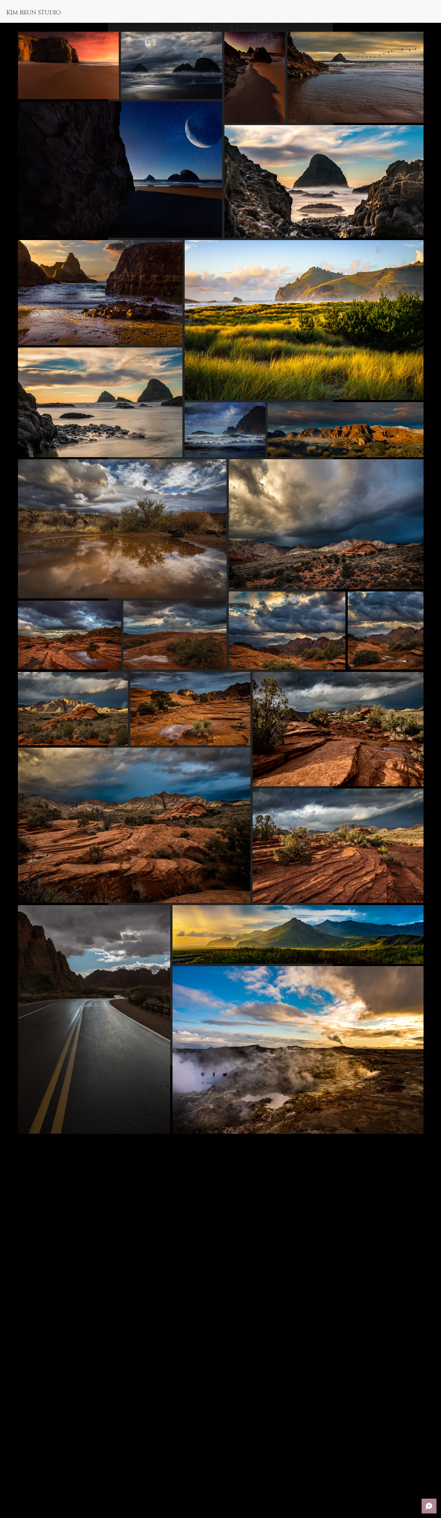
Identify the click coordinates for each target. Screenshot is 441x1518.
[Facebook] (214, 1074)
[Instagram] (236, 1074)
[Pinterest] (203, 1074)
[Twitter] (225, 1074)
